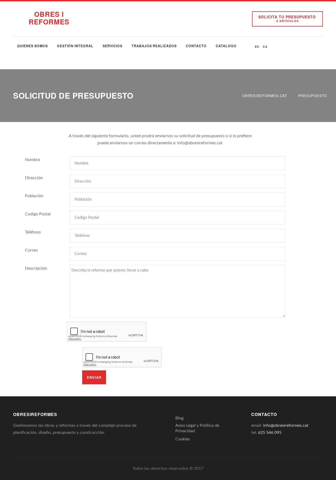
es (257, 47)
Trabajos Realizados (154, 46)
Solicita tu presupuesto (287, 18)
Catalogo (226, 46)
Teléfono (33, 232)
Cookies (182, 439)
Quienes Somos (32, 46)
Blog (179, 418)
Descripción (36, 268)
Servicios (112, 46)
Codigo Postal (38, 214)
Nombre (32, 160)
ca (265, 47)
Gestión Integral (75, 46)
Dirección (34, 178)
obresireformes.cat (264, 95)
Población (34, 196)
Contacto (196, 46)
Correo (31, 250)
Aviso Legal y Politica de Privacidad (197, 428)
